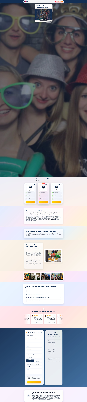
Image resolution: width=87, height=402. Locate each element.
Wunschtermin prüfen (59, 1)
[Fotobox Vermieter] (26, 2)
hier (45, 399)
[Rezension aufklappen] (24, 315)
